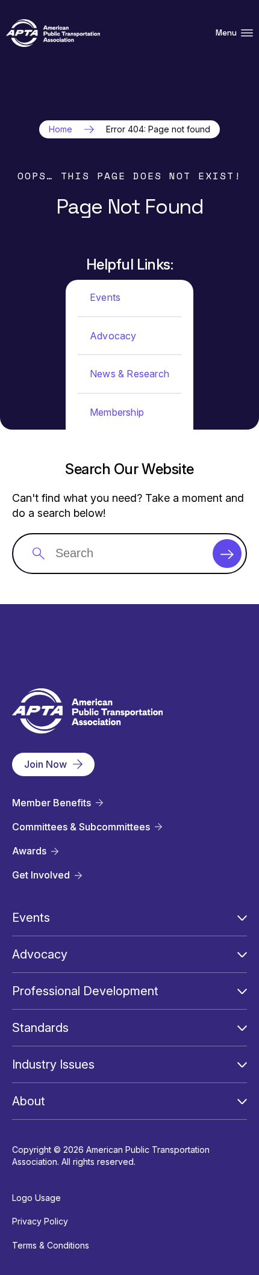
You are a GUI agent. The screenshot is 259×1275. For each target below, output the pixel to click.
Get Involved (41, 875)
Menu (226, 33)
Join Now (45, 764)
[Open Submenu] (242, 917)
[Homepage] (53, 33)
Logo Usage (36, 1198)
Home (60, 129)
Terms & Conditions (50, 1245)
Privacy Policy (40, 1221)
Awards (29, 851)
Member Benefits (51, 803)
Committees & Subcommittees (81, 827)
